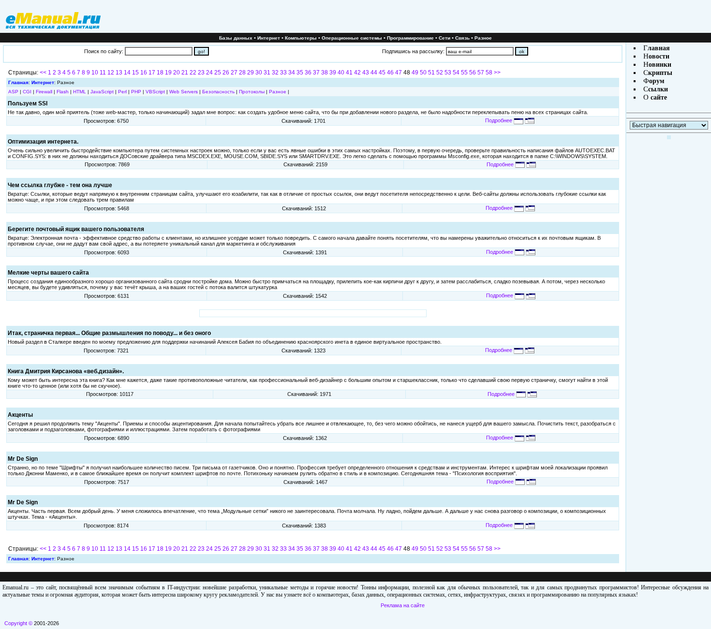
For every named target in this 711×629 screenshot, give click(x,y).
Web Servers (183, 91)
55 (464, 72)
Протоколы (252, 91)
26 (225, 72)
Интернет (268, 38)
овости (659, 56)
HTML (79, 91)
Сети (444, 38)
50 (423, 72)
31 (267, 72)
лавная (659, 48)
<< (43, 72)
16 (143, 72)
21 (184, 72)
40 (341, 72)
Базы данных (235, 38)
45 (382, 72)
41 (349, 72)
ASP (13, 91)
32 (275, 72)
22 (193, 72)
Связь (462, 38)
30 (258, 72)
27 (234, 72)
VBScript (155, 91)
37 (316, 72)
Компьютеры (301, 38)
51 (431, 72)
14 (127, 72)
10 (94, 72)
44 (373, 72)
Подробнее (499, 120)
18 (160, 72)
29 (250, 72)
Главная (18, 82)
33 (283, 72)
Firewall (44, 91)
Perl (122, 91)
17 (151, 72)
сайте (658, 97)
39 (332, 72)
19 (168, 72)
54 (456, 72)
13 (119, 72)
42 (357, 72)
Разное (483, 38)
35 (299, 72)
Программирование (410, 38)
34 (291, 72)
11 (103, 72)
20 (176, 72)
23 (201, 72)
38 (324, 72)
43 (365, 72)
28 (242, 72)
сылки (658, 89)
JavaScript (102, 91)
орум (657, 81)
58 (489, 72)
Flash (63, 91)
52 (439, 72)
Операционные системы (352, 38)
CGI (27, 91)
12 (110, 72)
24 (209, 72)
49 (415, 72)
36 (308, 72)
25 (217, 72)
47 (398, 72)
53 (447, 72)
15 (135, 72)
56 (472, 72)
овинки (660, 64)
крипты (660, 72)
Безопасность (218, 91)
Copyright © (18, 623)
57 (480, 72)
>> (497, 72)
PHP (136, 91)
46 (390, 72)
